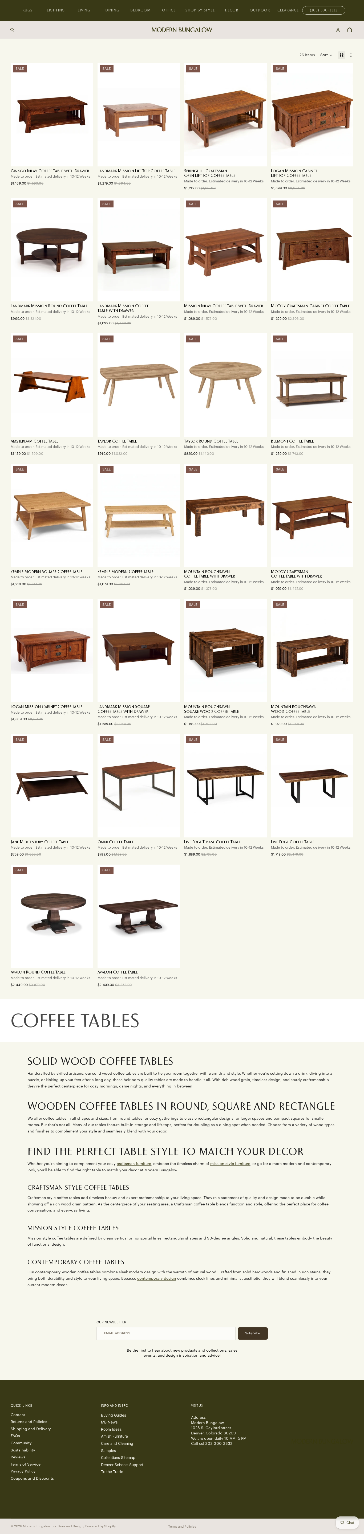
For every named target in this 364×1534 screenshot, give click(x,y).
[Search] (12, 30)
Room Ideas (111, 1429)
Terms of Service (26, 1464)
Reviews (18, 1457)
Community (21, 1443)
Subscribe (252, 1333)
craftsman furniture (134, 1164)
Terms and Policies (182, 1526)
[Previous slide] (19, 115)
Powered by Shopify (100, 1526)
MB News (109, 1422)
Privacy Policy (23, 1471)
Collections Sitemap (118, 1457)
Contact (18, 1415)
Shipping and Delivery (31, 1429)
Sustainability (23, 1450)
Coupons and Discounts (32, 1478)
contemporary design (156, 1279)
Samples (108, 1450)
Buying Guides (113, 1415)
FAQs (15, 1436)
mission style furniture (230, 1164)
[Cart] (349, 30)
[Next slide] (85, 115)
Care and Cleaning (117, 1443)
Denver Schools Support (122, 1464)
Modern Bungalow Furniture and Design (53, 1526)
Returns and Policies (29, 1422)
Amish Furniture (114, 1436)
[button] (326, 55)
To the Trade (112, 1471)
